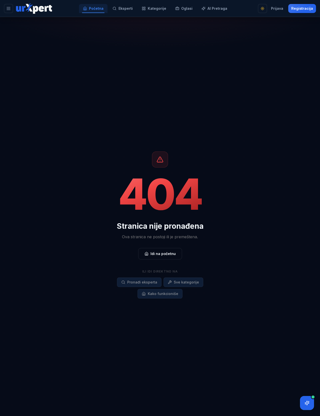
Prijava (277, 8)
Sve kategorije (186, 282)
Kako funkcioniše (163, 294)
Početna (96, 8)
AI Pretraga (217, 8)
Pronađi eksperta (142, 282)
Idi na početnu (163, 254)
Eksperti (125, 8)
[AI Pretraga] (307, 403)
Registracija (302, 8)
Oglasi (186, 8)
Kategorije (157, 8)
